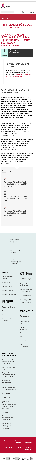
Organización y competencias (24, 284)
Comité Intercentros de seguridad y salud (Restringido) (8, 417)
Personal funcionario (8, 307)
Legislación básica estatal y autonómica (26, 279)
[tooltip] (23, 11)
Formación (23, 341)
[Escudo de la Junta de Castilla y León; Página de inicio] (5, 8)
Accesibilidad (8, 447)
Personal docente (7, 290)
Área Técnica (6, 393)
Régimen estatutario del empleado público (26, 290)
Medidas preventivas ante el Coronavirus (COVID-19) (8, 361)
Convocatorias (6, 282)
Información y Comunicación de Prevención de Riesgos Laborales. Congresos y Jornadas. (9, 404)
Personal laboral (7, 311)
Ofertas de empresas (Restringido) (26, 345)
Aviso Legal (7, 440)
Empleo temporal (7, 286)
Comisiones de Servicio (24, 322)
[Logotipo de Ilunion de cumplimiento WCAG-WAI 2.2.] (27, 460)
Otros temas (32, 11)
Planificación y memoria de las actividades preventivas (6, 426)
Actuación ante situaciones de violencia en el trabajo (8, 382)
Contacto (18, 447)
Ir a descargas (4, 54)
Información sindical (26, 337)
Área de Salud (6, 397)
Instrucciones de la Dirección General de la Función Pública (26, 300)
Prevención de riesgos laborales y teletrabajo (9, 388)
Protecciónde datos (18, 441)
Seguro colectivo (25, 333)
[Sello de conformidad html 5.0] (16, 459)
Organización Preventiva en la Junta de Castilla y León (8, 374)
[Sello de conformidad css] (6, 459)
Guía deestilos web (28, 448)
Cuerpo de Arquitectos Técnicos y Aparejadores (18, 75)
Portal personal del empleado (26, 316)
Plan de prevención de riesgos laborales (8, 368)
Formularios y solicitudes (24, 328)
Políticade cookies (28, 441)
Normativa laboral (25, 295)
